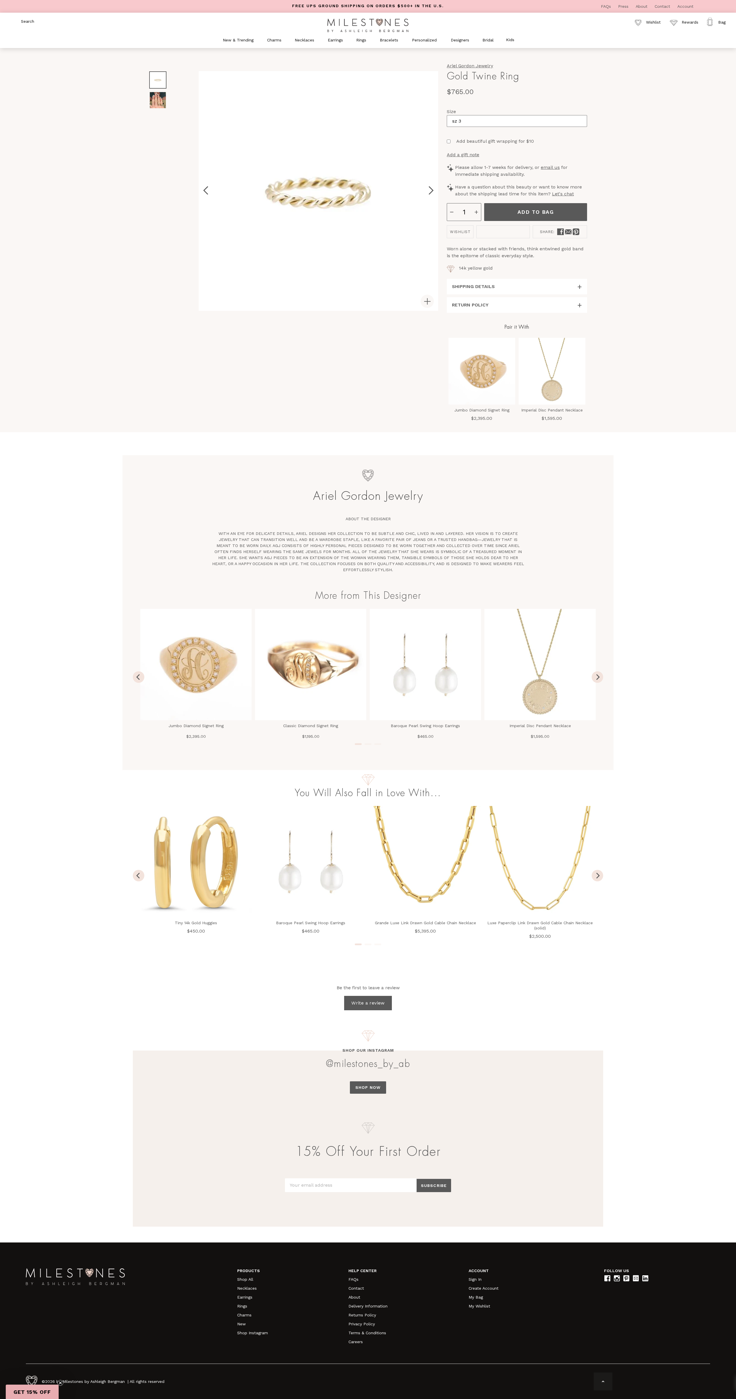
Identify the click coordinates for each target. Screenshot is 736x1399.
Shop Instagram (252, 1333)
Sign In (475, 1279)
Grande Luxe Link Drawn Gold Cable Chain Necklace (425, 922)
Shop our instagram (368, 1050)
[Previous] (138, 677)
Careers (355, 1341)
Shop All (245, 1279)
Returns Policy (362, 1315)
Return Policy (470, 305)
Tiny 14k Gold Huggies (196, 922)
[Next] (597, 677)
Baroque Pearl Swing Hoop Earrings (425, 725)
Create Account (484, 1288)
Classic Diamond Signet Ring (310, 725)
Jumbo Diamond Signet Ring (481, 410)
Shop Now (368, 1087)
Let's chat (563, 194)
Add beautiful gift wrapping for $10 (495, 141)
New (241, 1324)
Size (451, 111)
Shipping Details (473, 286)
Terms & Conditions (367, 1333)
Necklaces (247, 1288)
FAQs (606, 6)
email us (550, 167)
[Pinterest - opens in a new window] (576, 231)
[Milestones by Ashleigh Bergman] (368, 25)
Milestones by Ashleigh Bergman (93, 1381)
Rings (242, 1306)
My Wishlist (479, 1306)
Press (624, 6)
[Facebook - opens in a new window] (560, 231)
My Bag (476, 1297)
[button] (32, 1392)
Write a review (368, 1003)
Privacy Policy (361, 1324)
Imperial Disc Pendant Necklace (552, 410)
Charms (244, 1315)
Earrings (244, 1297)
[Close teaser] (60, 1383)
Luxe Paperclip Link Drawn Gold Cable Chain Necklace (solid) (540, 925)
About (642, 6)
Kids (510, 39)
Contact (663, 6)
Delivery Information (368, 1306)
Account (685, 6)
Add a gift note (463, 154)
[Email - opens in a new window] (568, 231)
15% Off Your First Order (368, 1151)
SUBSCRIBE (434, 1185)
